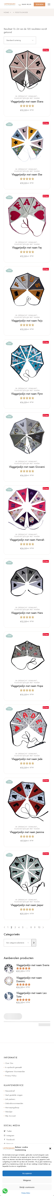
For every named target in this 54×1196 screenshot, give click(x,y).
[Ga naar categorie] (34, 943)
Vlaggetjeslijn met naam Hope (27, 686)
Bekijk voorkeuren (27, 1187)
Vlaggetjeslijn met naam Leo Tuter (31, 994)
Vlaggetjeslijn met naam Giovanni (27, 467)
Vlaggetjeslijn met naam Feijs (26, 321)
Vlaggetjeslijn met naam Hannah (27, 540)
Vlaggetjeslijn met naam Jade (27, 759)
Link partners (10, 1099)
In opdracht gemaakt (26, 96)
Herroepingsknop (12, 1107)
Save (46, 50)
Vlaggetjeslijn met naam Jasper (27, 905)
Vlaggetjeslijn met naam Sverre (32, 965)
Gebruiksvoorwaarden (14, 1103)
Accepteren (27, 1173)
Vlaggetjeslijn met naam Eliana (27, 101)
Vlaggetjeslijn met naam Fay (27, 247)
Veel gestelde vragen (13, 1095)
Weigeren (27, 1180)
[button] (50, 1148)
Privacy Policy (25, 1193)
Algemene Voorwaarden (15, 1071)
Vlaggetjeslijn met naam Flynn (27, 394)
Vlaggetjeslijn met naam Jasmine (27, 832)
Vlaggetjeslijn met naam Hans (27, 613)
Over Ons (9, 1063)
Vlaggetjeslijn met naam (27, 98)
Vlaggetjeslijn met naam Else (27, 174)
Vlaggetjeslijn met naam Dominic (29, 979)
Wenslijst (8, 1111)
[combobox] (20, 40)
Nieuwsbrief (10, 1091)
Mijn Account (10, 1115)
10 (39, 927)
